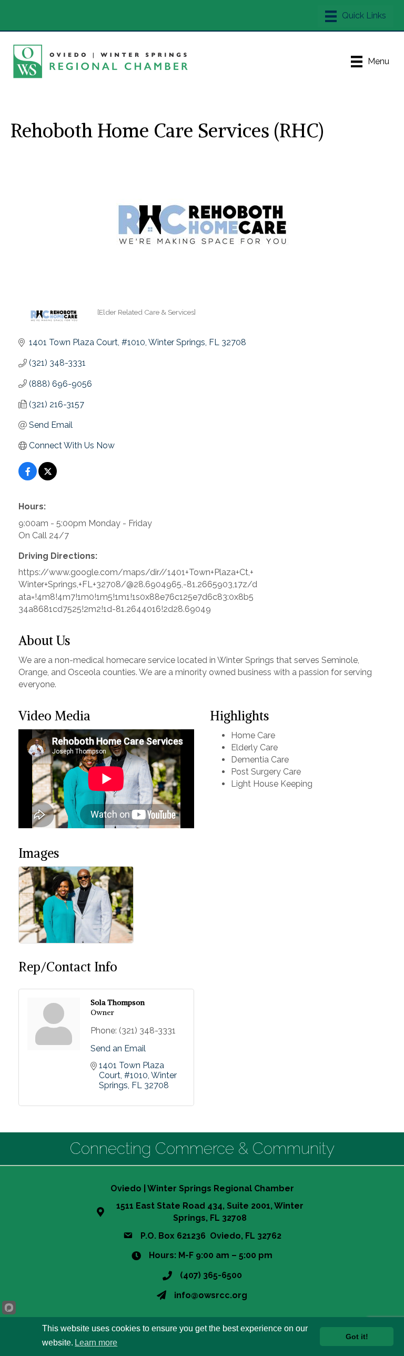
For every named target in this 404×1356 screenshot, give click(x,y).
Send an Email (118, 1048)
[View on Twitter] (47, 478)
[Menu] (355, 16)
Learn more (96, 1342)
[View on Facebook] (27, 478)
